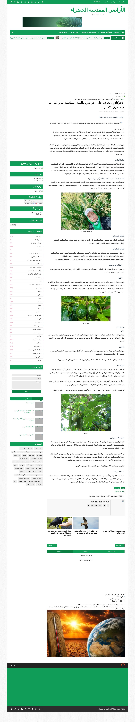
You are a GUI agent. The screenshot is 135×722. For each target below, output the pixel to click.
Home (122, 99)
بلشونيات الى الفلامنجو (34, 274)
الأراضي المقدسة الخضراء (97, 10)
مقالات (39, 336)
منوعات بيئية (63, 32)
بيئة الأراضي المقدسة (106, 32)
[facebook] (42, 1)
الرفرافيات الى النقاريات (34, 260)
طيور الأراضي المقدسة (34, 315)
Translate (40, 203)
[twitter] (38, 1)
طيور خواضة (37, 319)
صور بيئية (38, 312)
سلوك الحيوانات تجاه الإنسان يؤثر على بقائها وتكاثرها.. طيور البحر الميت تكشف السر (59, 533)
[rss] (21, 1)
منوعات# (117, 488)
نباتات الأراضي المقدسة (34, 350)
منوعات (117, 99)
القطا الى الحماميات (35, 264)
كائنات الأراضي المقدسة (89, 32)
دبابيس (39, 302)
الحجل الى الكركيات (35, 257)
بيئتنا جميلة (38, 288)
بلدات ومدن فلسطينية (35, 271)
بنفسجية (39, 277)
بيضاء (39, 291)
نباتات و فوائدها (37, 353)
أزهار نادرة (38, 240)
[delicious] (11, 1)
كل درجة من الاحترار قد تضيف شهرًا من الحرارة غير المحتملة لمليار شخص (101, 605)
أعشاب (39, 246)
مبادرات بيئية (37, 326)
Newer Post (52, 545)
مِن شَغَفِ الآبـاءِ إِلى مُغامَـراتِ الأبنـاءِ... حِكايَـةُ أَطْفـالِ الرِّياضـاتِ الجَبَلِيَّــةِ (102, 38)
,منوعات (101, 111)
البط (40, 250)
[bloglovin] (28, 1)
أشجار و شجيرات (36, 243)
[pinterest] (31, 1)
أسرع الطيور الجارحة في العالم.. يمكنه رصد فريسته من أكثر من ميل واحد (86, 532)
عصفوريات (38, 322)
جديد (37, 399)
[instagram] (14, 1)
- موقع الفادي (39, 214)
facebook (111, 551)
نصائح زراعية (37, 357)
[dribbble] (25, 1)
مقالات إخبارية (74, 32)
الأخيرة (26, 399)
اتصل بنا (106, 2)
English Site (96, 2)
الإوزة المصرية (30, 403)
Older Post (119, 545)
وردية (39, 360)
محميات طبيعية (37, 329)
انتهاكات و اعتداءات (35, 267)
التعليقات (15, 399)
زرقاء (39, 305)
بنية (40, 281)
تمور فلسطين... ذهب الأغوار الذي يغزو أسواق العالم (113, 532)
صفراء (39, 308)
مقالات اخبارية (70, 38)
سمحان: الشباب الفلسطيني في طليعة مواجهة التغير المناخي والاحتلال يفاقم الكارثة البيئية (41, 38)
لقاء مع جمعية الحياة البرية (26, 435)
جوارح (39, 295)
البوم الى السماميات (35, 253)
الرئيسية (121, 2)
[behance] (18, 1)
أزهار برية (38, 236)
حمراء (39, 298)
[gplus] (35, 1)
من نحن (113, 2)
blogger (59, 551)
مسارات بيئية (37, 333)
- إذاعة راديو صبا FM (37, 213)
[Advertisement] (77, 54)
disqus (86, 551)
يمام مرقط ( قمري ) (28, 427)
